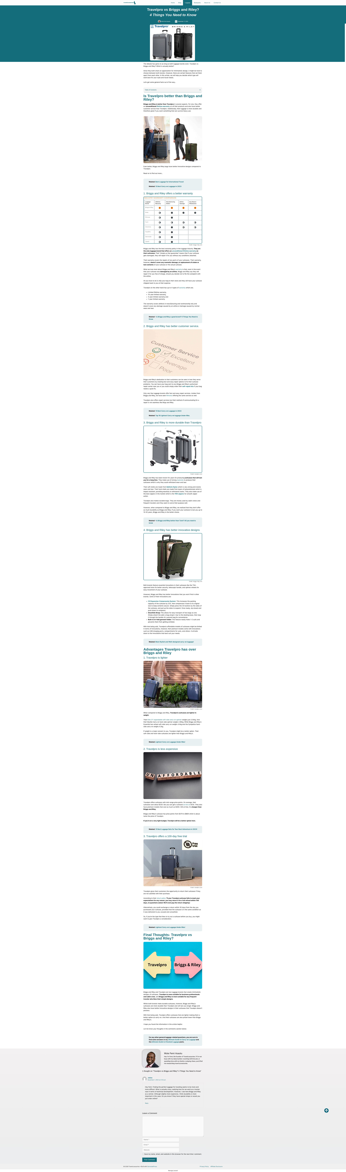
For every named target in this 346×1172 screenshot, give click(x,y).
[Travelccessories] (130, 2)
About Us (207, 3)
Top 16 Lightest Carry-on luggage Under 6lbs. (172, 415)
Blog (179, 3)
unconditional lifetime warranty (184, 251)
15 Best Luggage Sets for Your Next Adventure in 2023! (176, 829)
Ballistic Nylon (172, 487)
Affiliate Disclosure (216, 1166)
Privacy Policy (204, 1166)
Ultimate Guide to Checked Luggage (165, 1042)
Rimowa (169, 395)
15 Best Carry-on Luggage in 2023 (168, 186)
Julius (150, 1078)
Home (173, 3)
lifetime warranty (163, 106)
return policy (161, 898)
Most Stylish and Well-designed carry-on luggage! (174, 642)
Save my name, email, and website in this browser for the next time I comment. (173, 1154)
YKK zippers (179, 494)
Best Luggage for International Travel (169, 182)
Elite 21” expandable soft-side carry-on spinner (165, 720)
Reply (146, 1103)
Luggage (187, 3)
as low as (186, 805)
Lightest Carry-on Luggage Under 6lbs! (170, 742)
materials (180, 480)
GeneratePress (152, 1166)
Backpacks (197, 3)
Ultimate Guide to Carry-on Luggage (182, 1040)
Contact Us (217, 3)
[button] (200, 90)
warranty (179, 269)
